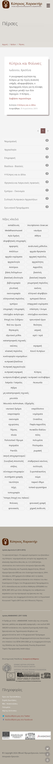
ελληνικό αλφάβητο (37, 293)
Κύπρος (37, 372)
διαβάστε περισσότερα (20, 98)
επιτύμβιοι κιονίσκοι (38, 314)
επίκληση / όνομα (38, 309)
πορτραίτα (14, 445)
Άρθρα (13, 44)
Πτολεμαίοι (37, 445)
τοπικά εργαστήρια (38, 487)
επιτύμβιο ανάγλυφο (14, 314)
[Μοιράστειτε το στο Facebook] (47, 754)
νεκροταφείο (14, 414)
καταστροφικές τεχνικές (14, 340)
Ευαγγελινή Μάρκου (31, 659)
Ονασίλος (37, 419)
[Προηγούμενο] (38, 130)
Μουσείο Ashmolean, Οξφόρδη (18, 403)
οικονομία (14, 419)
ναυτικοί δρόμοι (13, 408)
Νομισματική (10, 141)
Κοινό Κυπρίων (37, 351)
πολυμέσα (38, 440)
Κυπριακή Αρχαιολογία (14, 366)
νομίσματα (38, 414)
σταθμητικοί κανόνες (38, 461)
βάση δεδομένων (13, 272)
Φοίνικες (14, 503)
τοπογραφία (14, 492)
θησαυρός (14, 330)
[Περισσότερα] (48, 130)
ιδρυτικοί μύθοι (13, 335)
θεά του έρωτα (14, 324)
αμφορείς (13, 246)
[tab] (26, 141)
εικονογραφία (13, 293)
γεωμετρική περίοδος (37, 282)
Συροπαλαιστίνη (38, 471)
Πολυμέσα (6, 707)
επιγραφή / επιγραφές (13, 309)
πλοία (13, 434)
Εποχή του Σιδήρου (13, 319)
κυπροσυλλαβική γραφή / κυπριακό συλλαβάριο (26, 377)
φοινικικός (14, 508)
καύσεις (13, 345)
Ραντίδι (13, 450)
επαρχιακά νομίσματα (37, 303)
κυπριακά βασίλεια (14, 361)
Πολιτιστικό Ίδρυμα (13, 440)
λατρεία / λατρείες (13, 382)
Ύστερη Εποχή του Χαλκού (16, 497)
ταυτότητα (14, 482)
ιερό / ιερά (38, 335)
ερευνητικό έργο (38, 319)
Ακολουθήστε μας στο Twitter (17, 716)
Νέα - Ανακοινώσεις (10, 704)
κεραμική (37, 345)
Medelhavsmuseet (13, 230)
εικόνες (37, 288)
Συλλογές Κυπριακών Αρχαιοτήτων (20, 199)
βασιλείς (38, 272)
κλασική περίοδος (13, 351)
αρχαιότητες (37, 261)
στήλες (13, 466)
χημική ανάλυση (37, 508)
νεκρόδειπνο (37, 408)
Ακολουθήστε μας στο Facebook (19, 719)
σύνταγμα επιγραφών (13, 471)
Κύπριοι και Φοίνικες (25, 63)
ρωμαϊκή (38, 450)
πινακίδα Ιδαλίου (37, 429)
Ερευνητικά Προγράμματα (16, 207)
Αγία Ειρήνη (13, 235)
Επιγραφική (9, 158)
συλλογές (37, 466)
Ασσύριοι (13, 267)
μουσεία (14, 398)
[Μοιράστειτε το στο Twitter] (47, 748)
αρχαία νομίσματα (13, 256)
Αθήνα (38, 235)
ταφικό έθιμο (37, 482)
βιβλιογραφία (13, 282)
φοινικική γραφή (38, 503)
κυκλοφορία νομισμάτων (15, 356)
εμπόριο (14, 303)
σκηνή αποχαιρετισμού (14, 455)
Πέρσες (21, 44)
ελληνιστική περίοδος (13, 298)
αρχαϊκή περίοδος (37, 256)
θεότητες (37, 324)
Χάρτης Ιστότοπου (9, 711)
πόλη (37, 434)
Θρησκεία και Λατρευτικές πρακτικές (21, 182)
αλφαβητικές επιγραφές (14, 241)
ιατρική (37, 330)
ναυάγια (38, 230)
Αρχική (5, 44)
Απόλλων (13, 251)
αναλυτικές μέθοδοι (37, 246)
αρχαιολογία (14, 261)
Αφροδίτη (37, 267)
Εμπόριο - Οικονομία (14, 191)
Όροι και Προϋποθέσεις (11, 697)
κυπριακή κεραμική (14, 372)
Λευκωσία (37, 382)
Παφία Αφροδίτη (38, 424)
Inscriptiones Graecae (37, 225)
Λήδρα (14, 387)
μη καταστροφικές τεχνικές (16, 393)
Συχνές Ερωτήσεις (9, 700)
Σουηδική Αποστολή (14, 461)
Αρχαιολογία (10, 149)
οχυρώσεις (13, 424)
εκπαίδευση (13, 225)
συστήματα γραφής (14, 476)
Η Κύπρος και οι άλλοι (26, 105)
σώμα (37, 476)
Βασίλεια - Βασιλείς (13, 166)
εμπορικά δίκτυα (38, 298)
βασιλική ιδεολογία (13, 277)
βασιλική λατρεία (38, 277)
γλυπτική (13, 288)
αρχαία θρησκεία (38, 251)
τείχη (13, 487)
